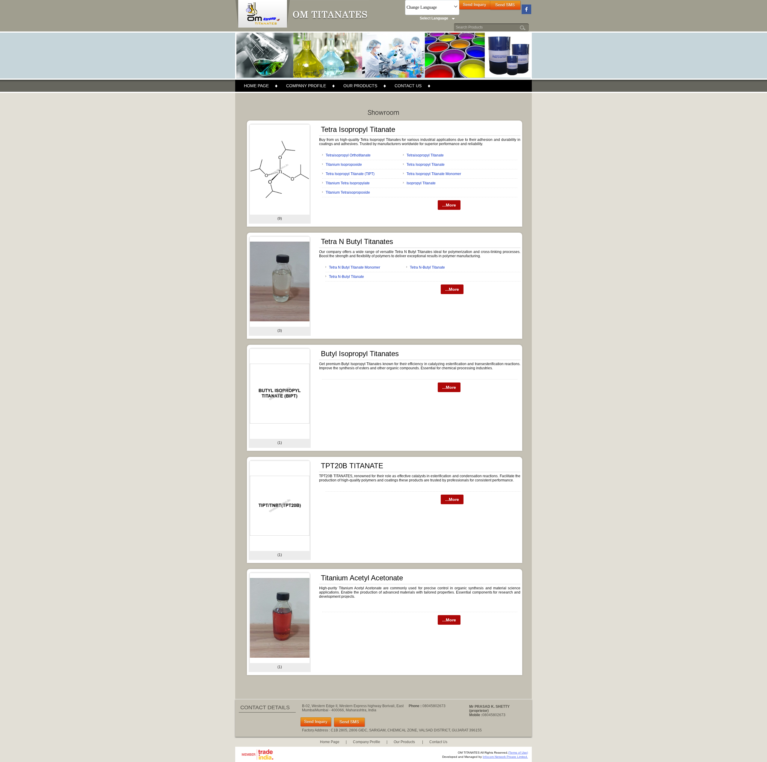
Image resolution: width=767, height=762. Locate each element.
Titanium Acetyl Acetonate (362, 578)
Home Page (256, 85)
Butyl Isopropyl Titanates (360, 354)
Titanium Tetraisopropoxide (348, 192)
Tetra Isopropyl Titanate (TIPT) (350, 174)
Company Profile (306, 85)
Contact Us (408, 85)
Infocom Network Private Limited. (505, 756)
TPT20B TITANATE (352, 466)
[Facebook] (526, 13)
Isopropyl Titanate (421, 183)
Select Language (434, 18)
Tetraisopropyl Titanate (425, 155)
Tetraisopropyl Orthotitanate (348, 155)
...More (449, 205)
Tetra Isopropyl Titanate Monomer (434, 174)
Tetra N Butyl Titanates (357, 241)
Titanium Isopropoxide (344, 164)
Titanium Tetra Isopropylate (348, 183)
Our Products (360, 85)
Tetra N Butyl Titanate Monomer (354, 267)
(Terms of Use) (518, 752)
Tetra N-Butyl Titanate (427, 267)
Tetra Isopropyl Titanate (358, 129)
